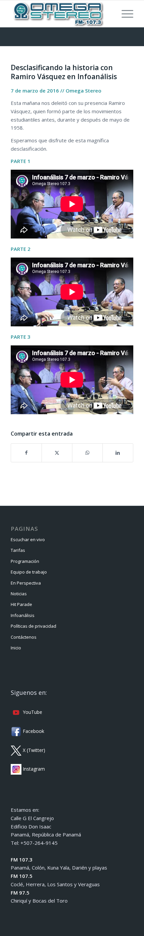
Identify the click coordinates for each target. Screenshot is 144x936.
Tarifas (18, 550)
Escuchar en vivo (28, 539)
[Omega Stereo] (60, 13)
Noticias (19, 594)
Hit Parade (21, 604)
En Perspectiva (26, 583)
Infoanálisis (22, 615)
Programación (25, 561)
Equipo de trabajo (29, 572)
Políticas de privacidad (33, 626)
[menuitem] (124, 13)
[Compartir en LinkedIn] (118, 453)
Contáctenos (24, 637)
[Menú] (124, 13)
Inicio (16, 648)
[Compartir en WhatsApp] (87, 453)
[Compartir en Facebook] (26, 453)
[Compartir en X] (57, 453)
